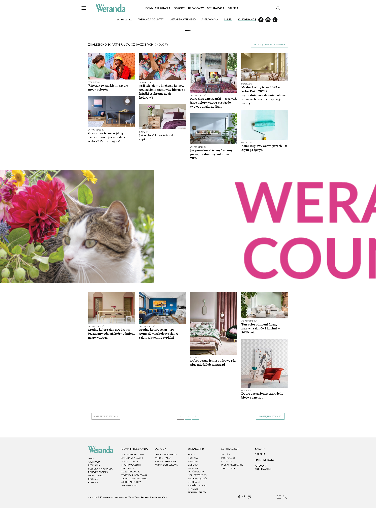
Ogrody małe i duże (166, 454)
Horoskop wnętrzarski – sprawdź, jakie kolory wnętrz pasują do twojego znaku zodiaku (213, 102)
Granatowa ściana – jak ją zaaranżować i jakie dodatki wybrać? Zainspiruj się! (107, 137)
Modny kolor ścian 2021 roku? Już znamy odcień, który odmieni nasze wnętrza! (111, 333)
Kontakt (93, 482)
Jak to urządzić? (198, 95)
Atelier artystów (131, 482)
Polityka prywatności (100, 468)
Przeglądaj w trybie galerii (269, 44)
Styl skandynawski (132, 458)
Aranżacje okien (197, 485)
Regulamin (94, 465)
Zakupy (260, 448)
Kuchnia (193, 458)
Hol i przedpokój (197, 475)
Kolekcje (226, 461)
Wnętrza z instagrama (134, 475)
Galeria (233, 8)
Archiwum (94, 462)
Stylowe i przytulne (132, 454)
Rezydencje (128, 468)
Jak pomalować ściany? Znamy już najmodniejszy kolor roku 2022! (211, 154)
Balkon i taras (163, 458)
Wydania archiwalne (263, 467)
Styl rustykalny (130, 461)
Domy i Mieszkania (157, 8)
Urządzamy (196, 8)
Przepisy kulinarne (232, 465)
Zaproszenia (228, 468)
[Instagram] (268, 20)
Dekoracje (246, 84)
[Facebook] (261, 20)
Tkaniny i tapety (197, 492)
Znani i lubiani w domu (134, 478)
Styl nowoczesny (131, 465)
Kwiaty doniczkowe (166, 465)
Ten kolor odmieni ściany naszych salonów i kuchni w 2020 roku (260, 328)
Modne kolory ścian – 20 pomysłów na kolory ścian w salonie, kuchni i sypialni (158, 333)
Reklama (93, 479)
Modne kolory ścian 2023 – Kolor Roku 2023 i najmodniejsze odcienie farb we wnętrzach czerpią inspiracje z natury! (263, 95)
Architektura (129, 485)
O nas (91, 458)
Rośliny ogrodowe (165, 461)
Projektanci (228, 458)
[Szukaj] (278, 8)
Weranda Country (151, 19)
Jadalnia (193, 461)
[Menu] (84, 8)
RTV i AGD (193, 489)
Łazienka (193, 465)
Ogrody (179, 8)
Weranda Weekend (183, 19)
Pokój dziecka (196, 471)
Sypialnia (143, 132)
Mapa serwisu (95, 475)
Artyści (225, 454)
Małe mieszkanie (130, 471)
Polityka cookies (98, 472)
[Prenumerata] (279, 497)
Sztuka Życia (215, 8)
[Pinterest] (275, 20)
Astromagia (210, 19)
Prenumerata (264, 460)
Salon (191, 454)
